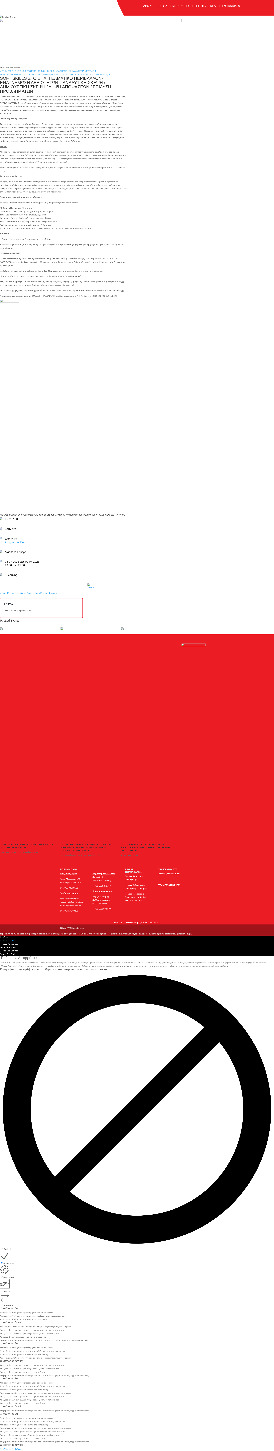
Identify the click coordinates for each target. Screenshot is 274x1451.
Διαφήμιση (8, 1305)
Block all (7, 1249)
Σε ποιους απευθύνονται (169, 874)
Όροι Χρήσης (131, 879)
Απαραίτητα (8, 1263)
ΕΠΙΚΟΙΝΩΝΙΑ (228, 5)
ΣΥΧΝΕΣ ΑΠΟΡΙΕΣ (169, 885)
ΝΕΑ (213, 5)
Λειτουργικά (8, 1277)
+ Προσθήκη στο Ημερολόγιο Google (16, 593)
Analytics (7, 1291)
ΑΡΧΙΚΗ (148, 5)
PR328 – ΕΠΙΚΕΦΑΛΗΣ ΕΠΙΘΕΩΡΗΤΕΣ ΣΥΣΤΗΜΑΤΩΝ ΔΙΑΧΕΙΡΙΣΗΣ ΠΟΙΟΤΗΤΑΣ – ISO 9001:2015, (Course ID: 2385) (55, 74)
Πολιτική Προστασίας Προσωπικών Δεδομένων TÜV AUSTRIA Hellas (136, 897)
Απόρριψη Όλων (7, 940)
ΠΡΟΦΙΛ (162, 5)
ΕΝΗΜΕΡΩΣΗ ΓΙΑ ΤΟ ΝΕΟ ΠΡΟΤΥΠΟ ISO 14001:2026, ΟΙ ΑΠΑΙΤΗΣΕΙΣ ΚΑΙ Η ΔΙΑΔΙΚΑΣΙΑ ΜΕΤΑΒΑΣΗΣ (48, 71)
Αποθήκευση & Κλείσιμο (11, 1449)
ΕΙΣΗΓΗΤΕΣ (199, 5)
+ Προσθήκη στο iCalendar (45, 593)
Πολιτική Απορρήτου (134, 876)
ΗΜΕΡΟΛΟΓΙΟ (179, 5)
